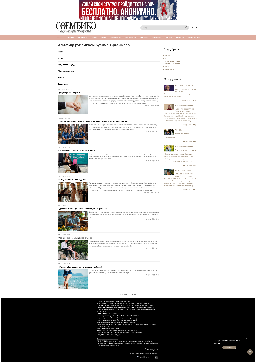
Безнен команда (194, 37)
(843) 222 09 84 (153, 353)
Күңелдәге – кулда (172, 61)
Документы (124, 294)
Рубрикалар (82, 37)
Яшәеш (94, 37)
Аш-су (103, 37)
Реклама (169, 37)
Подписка (180, 37)
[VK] (192, 27)
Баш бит (71, 37)
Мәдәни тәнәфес (172, 64)
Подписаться (229, 347)
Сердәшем (169, 70)
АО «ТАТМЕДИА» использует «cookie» (110, 341)
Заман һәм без (115, 37)
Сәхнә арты (156, 37)
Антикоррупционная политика (107, 339)
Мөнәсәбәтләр (130, 37)
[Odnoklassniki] (196, 27)
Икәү (167, 58)
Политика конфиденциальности (108, 345)
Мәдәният (144, 37)
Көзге (167, 55)
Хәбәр (167, 67)
